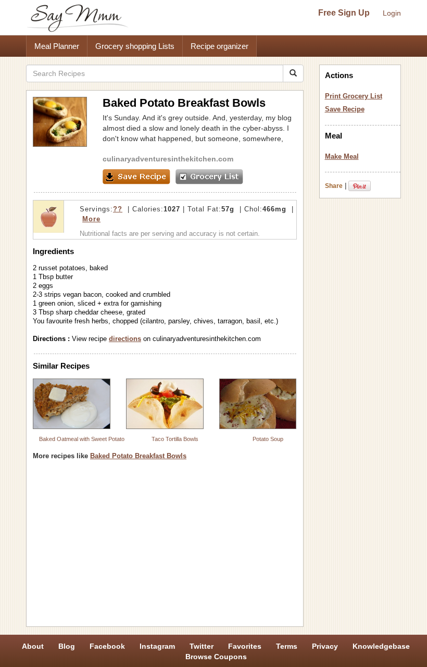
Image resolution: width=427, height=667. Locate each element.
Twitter (202, 646)
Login (392, 13)
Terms (286, 646)
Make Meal (342, 156)
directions (125, 339)
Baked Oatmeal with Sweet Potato (81, 439)
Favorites (244, 646)
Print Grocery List (353, 96)
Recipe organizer (219, 46)
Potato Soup (268, 439)
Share (334, 186)
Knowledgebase (381, 646)
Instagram (157, 646)
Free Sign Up (344, 12)
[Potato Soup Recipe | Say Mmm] (258, 404)
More (91, 219)
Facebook (107, 646)
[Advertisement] (165, 547)
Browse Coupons (216, 656)
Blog (66, 646)
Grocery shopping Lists (134, 46)
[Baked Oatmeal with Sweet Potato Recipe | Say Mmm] (71, 404)
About (33, 646)
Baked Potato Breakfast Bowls (138, 456)
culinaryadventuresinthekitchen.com (168, 159)
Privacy (325, 646)
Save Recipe (345, 109)
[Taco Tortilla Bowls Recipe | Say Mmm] (165, 404)
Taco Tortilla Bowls (175, 439)
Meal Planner (56, 46)
